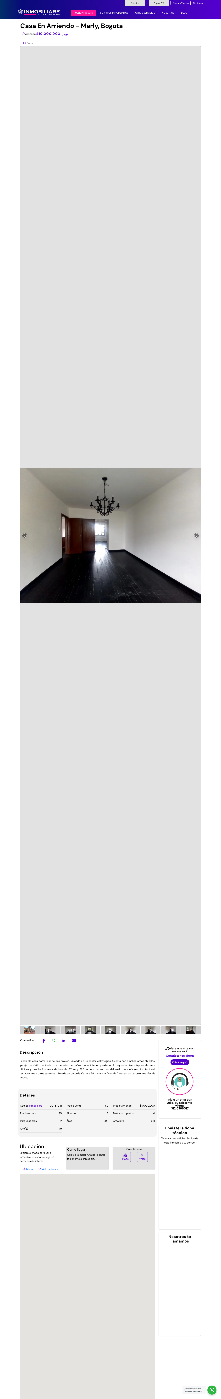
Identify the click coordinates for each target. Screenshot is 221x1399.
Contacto (198, 3)
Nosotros (168, 12)
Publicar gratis (83, 12)
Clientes (135, 3)
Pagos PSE (159, 3)
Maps (125, 1159)
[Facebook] (44, 1041)
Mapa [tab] (29, 1168)
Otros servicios (145, 12)
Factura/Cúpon (181, 3)
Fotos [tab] (29, 43)
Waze (142, 1159)
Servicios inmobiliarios (114, 12)
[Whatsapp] (53, 1041)
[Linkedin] (63, 1041)
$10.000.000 (52, 33)
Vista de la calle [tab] (49, 1168)
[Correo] (74, 1041)
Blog (184, 12)
